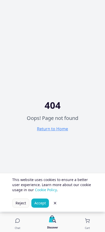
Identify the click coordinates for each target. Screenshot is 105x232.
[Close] (55, 203)
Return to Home (52, 129)
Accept (40, 203)
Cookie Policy (46, 189)
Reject (21, 203)
